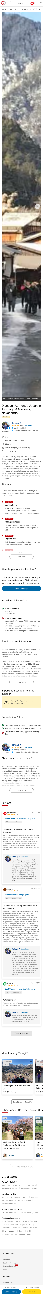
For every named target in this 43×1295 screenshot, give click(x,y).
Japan (4, 9)
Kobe (29, 1234)
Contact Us (7, 1283)
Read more (22, 682)
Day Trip (23, 9)
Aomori (22, 1234)
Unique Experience (9, 1200)
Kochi (28, 1231)
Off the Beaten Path (9, 1204)
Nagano (21, 1231)
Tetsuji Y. (17, 423)
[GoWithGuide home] (3, 3)
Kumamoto (6, 1228)
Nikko (4, 1231)
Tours (16, 9)
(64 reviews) (24, 856)
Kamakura (5, 1234)
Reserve (32, 1292)
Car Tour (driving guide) (29, 1212)
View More (22, 557)
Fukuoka (14, 1225)
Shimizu (14, 1234)
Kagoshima (12, 1231)
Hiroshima (25, 1221)
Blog (5, 1269)
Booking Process (9, 1263)
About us (6, 1260)
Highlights (34, 1197)
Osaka (17, 1221)
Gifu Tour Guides (13, 1185)
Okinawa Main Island (29, 1228)
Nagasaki (23, 1225)
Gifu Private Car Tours (10, 1188)
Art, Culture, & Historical (11, 1197)
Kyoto (10, 1221)
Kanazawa (5, 1225)
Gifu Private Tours (29, 1185)
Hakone (34, 1221)
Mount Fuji (16, 1228)
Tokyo (4, 1221)
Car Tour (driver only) (10, 1212)
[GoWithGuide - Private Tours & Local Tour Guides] (6, 425)
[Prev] (6, 206)
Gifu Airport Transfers (29, 1188)
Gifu (10, 9)
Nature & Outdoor (24, 1200)
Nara (30, 1225)
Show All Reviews (21, 1033)
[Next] (37, 206)
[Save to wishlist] (34, 9)
